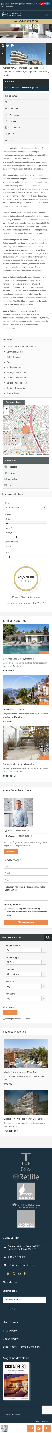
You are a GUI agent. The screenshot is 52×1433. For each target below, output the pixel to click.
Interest (8, 514)
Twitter (12, 473)
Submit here (10, 1290)
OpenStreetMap (34, 454)
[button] (46, 15)
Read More (13, 1126)
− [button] (7, 413)
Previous (2, 53)
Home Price (10, 528)
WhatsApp (12, 479)
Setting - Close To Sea (16, 372)
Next (49, 53)
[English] (40, 3)
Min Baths (10, 994)
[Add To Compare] (3, 46)
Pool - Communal (14, 367)
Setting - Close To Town (17, 383)
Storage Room (13, 393)
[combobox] (26, 507)
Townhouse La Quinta (13, 709)
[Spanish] (44, 3)
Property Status (13, 945)
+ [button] (7, 408)
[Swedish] (48, 3)
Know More (10, 852)
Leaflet (23, 454)
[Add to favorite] (7, 47)
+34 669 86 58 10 (22, 831)
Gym (9, 362)
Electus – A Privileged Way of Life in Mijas (24, 1119)
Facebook (13, 467)
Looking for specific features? (17, 1019)
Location (10, 969)
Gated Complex (13, 357)
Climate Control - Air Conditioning (21, 346)
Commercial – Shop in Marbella (18, 764)
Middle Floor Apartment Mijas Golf (20, 1072)
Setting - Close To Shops (17, 378)
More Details (13, 666)
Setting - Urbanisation (16, 388)
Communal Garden (15, 352)
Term (7, 503)
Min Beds (10, 982)
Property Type (12, 957)
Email (11, 485)
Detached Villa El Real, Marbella (18, 658)
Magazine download (16, 1358)
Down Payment (11, 542)
